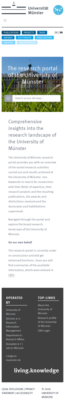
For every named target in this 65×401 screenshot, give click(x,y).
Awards (8, 38)
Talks (42, 33)
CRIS (11, 275)
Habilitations (44, 38)
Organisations (27, 43)
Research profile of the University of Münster (47, 322)
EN (61, 32)
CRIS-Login (44, 331)
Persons (8, 43)
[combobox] (36, 98)
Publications (11, 33)
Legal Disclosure (12, 389)
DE (56, 32)
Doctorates (24, 38)
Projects (29, 33)
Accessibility (24, 393)
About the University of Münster (45, 309)
